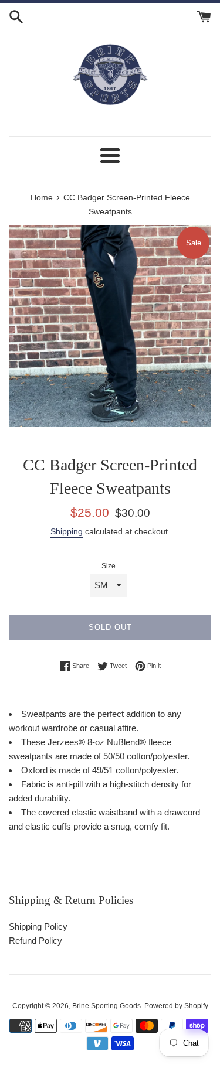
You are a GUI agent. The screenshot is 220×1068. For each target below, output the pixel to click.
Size (108, 566)
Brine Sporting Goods (106, 1006)
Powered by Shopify (176, 1006)
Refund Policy (35, 941)
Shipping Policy (38, 926)
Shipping (66, 531)
